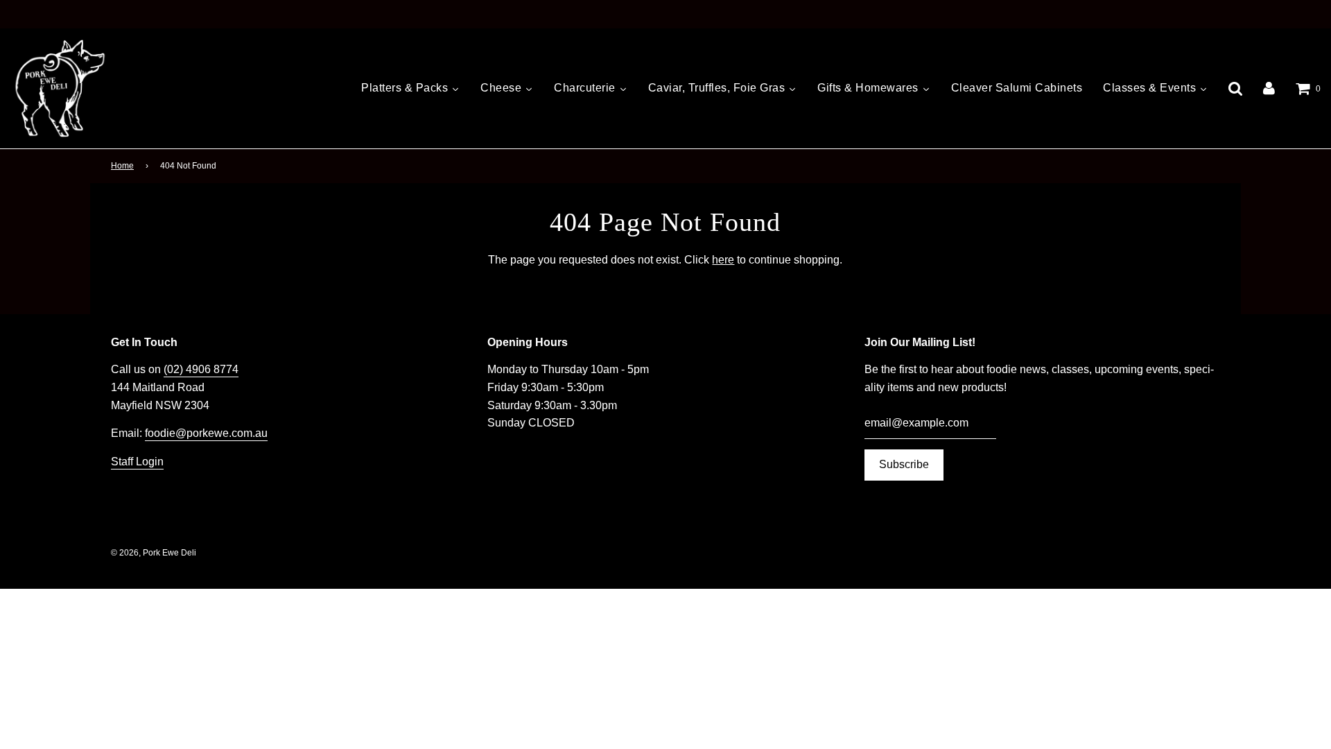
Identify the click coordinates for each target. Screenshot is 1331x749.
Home (122, 166)
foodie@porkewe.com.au (206, 433)
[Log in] (1269, 88)
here (723, 260)
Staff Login (137, 461)
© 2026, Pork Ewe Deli (153, 553)
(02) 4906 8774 (201, 369)
